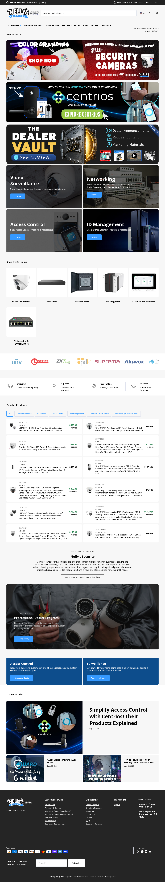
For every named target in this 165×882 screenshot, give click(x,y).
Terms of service (96, 876)
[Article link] (82, 727)
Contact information (81, 876)
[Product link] (44, 426)
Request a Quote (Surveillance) (58, 811)
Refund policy (66, 876)
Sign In (117, 805)
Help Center (121, 3)
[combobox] (89, 13)
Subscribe (76, 863)
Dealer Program (92, 805)
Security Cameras (24, 414)
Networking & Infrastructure (126, 414)
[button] (150, 13)
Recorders (41, 414)
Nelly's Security (14, 810)
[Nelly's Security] (82, 60)
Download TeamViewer (55, 824)
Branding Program (94, 808)
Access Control (57, 414)
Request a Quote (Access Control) (59, 814)
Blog (88, 821)
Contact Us (90, 814)
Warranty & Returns (136, 3)
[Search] (133, 13)
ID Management (77, 414)
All (10, 414)
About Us (90, 811)
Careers (89, 817)
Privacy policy (55, 876)
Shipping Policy (51, 817)
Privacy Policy (50, 821)
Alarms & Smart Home (99, 414)
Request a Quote (152, 3)
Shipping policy (110, 876)
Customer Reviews (94, 824)
